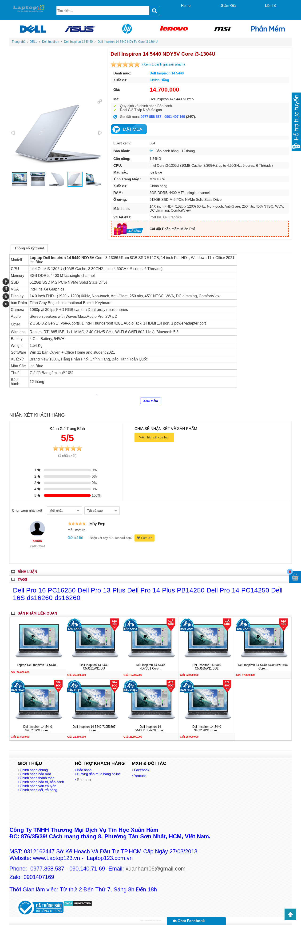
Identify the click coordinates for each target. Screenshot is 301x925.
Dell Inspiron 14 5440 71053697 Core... (94, 728)
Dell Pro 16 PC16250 (45, 590)
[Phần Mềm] (268, 28)
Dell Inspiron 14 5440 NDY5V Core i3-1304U (128, 41)
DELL (33, 41)
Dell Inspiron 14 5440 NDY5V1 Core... (150, 666)
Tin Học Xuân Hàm (156, 920)
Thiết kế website (144, 920)
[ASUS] (80, 28)
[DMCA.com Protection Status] (77, 905)
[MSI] (221, 28)
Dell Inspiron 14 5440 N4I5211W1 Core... (37, 728)
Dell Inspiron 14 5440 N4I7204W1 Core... (206, 728)
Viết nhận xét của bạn (154, 437)
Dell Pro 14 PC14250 (238, 590)
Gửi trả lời (75, 538)
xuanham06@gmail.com (156, 868)
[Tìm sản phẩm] (154, 10)
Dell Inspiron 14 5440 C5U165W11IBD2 (206, 666)
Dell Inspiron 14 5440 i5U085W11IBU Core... (263, 666)
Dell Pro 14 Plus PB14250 (166, 590)
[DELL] (33, 28)
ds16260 (67, 597)
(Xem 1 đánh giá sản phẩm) (163, 64)
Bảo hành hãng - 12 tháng (175, 151)
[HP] (127, 28)
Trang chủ (18, 41)
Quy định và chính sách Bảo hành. (146, 106)
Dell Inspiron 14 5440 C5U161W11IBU (94, 666)
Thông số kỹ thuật (29, 248)
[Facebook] (5, 281)
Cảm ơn (146, 538)
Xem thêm (150, 401)
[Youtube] (5, 304)
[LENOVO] (174, 28)
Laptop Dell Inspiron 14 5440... (38, 665)
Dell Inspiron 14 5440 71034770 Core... (150, 728)
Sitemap (84, 780)
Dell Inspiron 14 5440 (78, 41)
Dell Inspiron (50, 41)
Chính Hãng (159, 80)
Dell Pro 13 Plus (102, 590)
